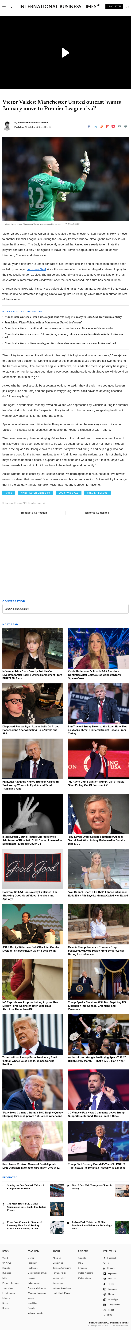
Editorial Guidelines (97, 512)
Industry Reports (35, 1313)
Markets (6, 1268)
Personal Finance (10, 1283)
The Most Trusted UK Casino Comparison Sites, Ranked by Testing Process (26, 1206)
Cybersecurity (34, 1283)
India (80, 1263)
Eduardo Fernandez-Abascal (33, 122)
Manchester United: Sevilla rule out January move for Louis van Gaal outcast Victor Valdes (59, 328)
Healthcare (33, 1268)
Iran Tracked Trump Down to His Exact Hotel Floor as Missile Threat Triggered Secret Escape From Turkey (98, 730)
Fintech (31, 1308)
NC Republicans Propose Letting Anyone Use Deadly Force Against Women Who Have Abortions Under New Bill (30, 1006)
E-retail (31, 1258)
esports (31, 1298)
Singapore (82, 1268)
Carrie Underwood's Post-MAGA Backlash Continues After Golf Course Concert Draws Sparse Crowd (94, 675)
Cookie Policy (59, 1278)
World (5, 1258)
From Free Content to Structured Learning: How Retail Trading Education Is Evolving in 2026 (24, 1225)
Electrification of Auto (37, 1273)
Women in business (37, 1293)
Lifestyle (6, 1298)
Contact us (58, 1263)
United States (84, 1278)
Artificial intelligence (37, 1288)
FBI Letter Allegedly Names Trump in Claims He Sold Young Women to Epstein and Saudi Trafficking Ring (30, 785)
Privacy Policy (59, 1273)
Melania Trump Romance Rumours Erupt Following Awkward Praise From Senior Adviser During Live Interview (96, 951)
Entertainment (8, 1293)
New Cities (33, 1303)
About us (57, 1258)
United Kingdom (85, 1273)
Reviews (6, 1308)
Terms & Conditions (62, 1268)
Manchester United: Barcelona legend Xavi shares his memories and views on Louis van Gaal (60, 343)
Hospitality (32, 1263)
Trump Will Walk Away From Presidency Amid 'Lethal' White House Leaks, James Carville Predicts (29, 1061)
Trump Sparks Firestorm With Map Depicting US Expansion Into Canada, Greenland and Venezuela (97, 1006)
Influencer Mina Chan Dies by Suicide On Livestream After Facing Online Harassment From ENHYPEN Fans (32, 675)
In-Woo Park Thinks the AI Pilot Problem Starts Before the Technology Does (92, 1225)
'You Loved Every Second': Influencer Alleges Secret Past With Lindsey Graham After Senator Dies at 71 (96, 840)
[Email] (119, 126)
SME (4, 1278)
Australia (82, 1258)
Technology (7, 1288)
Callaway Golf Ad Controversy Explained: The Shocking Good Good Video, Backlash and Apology (30, 895)
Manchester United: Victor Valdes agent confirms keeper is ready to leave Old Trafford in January (63, 317)
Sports (5, 1303)
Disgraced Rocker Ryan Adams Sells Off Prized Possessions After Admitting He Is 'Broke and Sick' (30, 730)
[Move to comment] (126, 126)
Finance (31, 1278)
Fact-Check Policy (61, 1293)
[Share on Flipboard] (107, 126)
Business (6, 1273)
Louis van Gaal (36, 269)
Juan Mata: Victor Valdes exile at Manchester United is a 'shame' (43, 322)
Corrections (58, 1283)
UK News (6, 1263)
